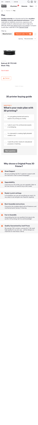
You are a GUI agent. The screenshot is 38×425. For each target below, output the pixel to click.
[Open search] (28, 1)
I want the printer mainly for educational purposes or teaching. (20, 143)
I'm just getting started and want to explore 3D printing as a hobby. (18, 117)
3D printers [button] (14, 6)
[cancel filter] (30, 33)
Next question (10, 151)
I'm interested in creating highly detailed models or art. (20, 134)
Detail (7, 78)
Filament (8, 10)
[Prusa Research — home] (4, 6)
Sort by (20, 38)
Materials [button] (24, 6)
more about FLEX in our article (19, 25)
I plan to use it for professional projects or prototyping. (19, 126)
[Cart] (35, 1)
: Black (22, 34)
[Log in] (31, 1)
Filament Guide (23, 27)
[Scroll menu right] (36, 6)
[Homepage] (2, 10)
